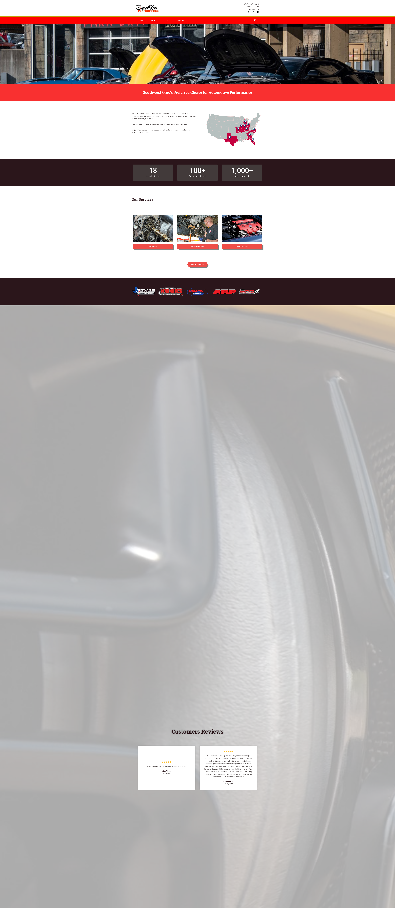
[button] (153, 246)
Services (164, 20)
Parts (152, 20)
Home (141, 20)
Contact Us (179, 20)
